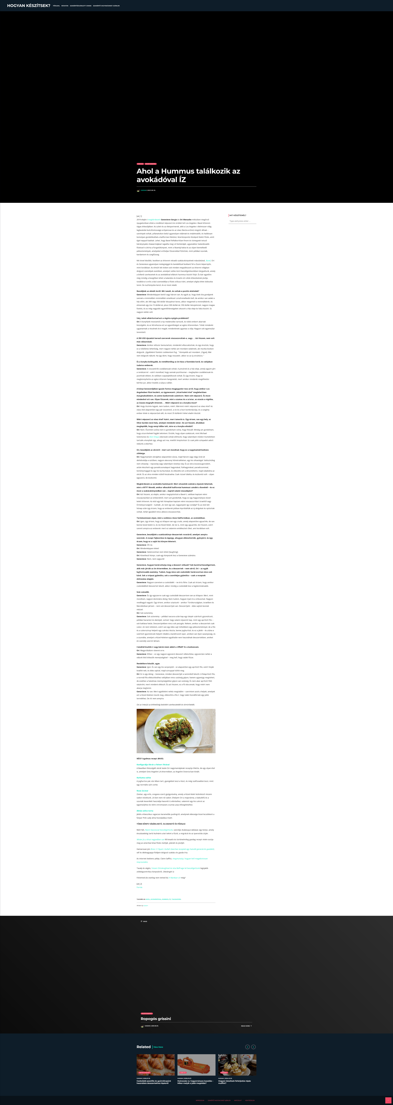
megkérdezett (154, 219)
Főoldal (56, 6)
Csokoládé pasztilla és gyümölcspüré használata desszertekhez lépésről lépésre (154, 1083)
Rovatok (64, 6)
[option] (155, 1070)
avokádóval (156, 899)
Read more (245, 1026)
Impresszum (200, 1100)
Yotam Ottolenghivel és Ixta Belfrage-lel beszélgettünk (175, 868)
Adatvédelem (250, 1100)
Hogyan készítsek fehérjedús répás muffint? (234, 1082)
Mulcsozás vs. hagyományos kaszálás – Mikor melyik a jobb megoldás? (195, 1082)
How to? (140, 164)
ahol (148, 899)
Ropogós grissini (156, 1019)
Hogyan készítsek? (28, 5)
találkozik (176, 899)
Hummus (165, 899)
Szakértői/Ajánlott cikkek (80, 6)
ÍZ (170, 899)
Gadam (143, 190)
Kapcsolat (238, 1100)
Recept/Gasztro (151, 164)
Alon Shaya (154, 437)
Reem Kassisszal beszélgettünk (159, 830)
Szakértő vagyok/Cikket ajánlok (106, 6)
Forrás (139, 887)
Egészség (224, 1072)
